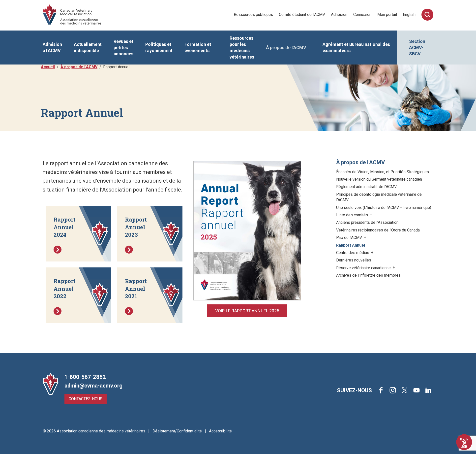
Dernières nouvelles (353, 260)
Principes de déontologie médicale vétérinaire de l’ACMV (379, 197)
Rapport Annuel (350, 245)
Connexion (362, 14)
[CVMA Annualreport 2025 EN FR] (247, 230)
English (409, 14)
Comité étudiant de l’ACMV (302, 14)
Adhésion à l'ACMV (52, 47)
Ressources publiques (253, 14)
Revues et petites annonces (123, 47)
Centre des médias (353, 252)
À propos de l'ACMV (286, 47)
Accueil (48, 67)
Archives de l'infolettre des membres (368, 275)
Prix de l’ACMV (349, 237)
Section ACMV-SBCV (417, 47)
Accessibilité (220, 431)
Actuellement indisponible (88, 47)
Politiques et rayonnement (159, 47)
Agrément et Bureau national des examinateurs (356, 47)
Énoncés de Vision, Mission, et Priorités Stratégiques (382, 171)
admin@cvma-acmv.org (93, 386)
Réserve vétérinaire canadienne (364, 267)
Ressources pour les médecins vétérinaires (242, 47)
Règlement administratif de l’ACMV (366, 186)
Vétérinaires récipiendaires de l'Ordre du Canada (378, 230)
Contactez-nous (85, 398)
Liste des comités (352, 215)
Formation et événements (197, 47)
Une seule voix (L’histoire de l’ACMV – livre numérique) (383, 207)
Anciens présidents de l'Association (367, 222)
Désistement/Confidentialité (177, 431)
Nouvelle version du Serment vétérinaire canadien (379, 179)
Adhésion (339, 14)
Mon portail (387, 14)
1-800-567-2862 (85, 377)
